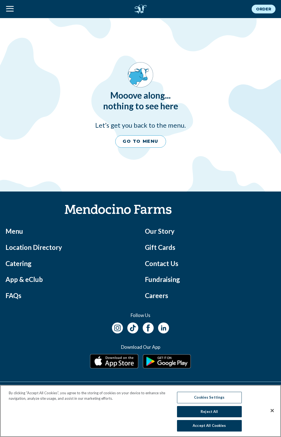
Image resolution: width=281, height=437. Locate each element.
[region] (140, 411)
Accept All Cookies (209, 425)
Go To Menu (140, 141)
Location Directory (33, 247)
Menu (14, 231)
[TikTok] (132, 327)
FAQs (13, 295)
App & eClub (24, 279)
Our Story (160, 231)
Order (263, 9)
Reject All (209, 411)
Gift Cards (160, 247)
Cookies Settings (209, 397)
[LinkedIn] (163, 327)
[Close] (272, 411)
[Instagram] (117, 327)
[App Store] (114, 361)
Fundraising (162, 279)
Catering (18, 263)
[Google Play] (167, 361)
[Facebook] (148, 327)
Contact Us (161, 263)
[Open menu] (50, 9)
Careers (156, 295)
